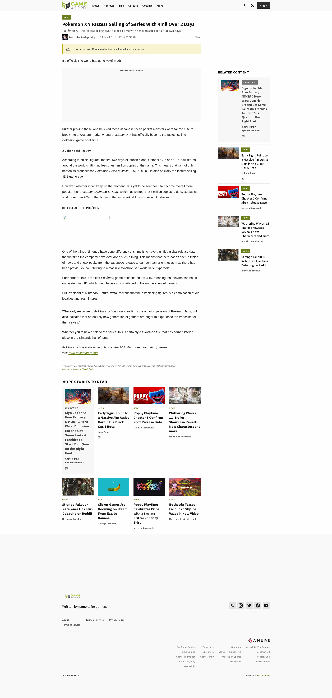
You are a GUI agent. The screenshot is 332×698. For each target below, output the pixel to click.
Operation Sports (231, 656)
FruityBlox (235, 661)
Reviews (109, 5)
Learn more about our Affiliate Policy (78, 369)
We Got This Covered (230, 651)
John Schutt (105, 432)
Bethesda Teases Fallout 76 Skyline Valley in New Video (184, 509)
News (95, 5)
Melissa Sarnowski (143, 427)
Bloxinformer (263, 661)
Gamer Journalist (185, 656)
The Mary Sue (262, 656)
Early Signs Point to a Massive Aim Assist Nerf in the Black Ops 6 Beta (113, 420)
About (65, 619)
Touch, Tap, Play (186, 661)
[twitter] (249, 605)
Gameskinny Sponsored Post (74, 460)
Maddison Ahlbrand (180, 436)
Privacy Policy (116, 619)
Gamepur (236, 647)
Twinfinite (208, 647)
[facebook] (257, 605)
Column (147, 5)
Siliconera (208, 651)
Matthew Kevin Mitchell (182, 519)
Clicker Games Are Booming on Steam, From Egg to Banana (113, 511)
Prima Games (188, 651)
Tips (121, 5)
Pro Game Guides (186, 647)
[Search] (244, 5)
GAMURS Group (263, 675)
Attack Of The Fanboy (258, 647)
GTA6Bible (189, 666)
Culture (133, 5)
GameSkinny (207, 656)
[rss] (232, 605)
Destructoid (263, 651)
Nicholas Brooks (71, 519)
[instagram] (240, 605)
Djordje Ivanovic (107, 523)
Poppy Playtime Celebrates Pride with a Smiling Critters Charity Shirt (146, 513)
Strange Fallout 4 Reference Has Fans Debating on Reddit (77, 509)
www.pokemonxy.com (83, 353)
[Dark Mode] (252, 5)
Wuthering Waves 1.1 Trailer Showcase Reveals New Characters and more (184, 422)
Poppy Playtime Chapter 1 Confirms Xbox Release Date (148, 417)
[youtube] (266, 605)
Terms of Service (95, 619)
